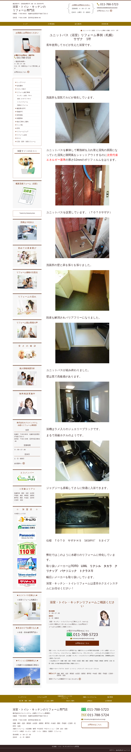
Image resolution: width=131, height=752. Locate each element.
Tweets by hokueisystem (27, 213)
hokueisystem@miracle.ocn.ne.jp (107, 7)
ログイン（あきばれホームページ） (120, 750)
